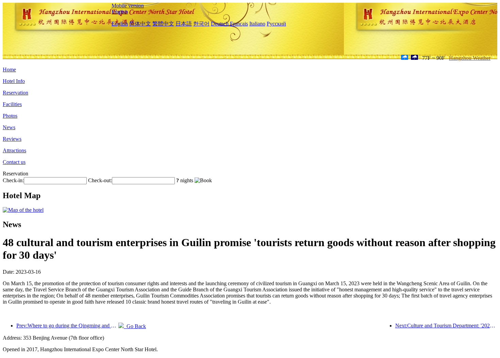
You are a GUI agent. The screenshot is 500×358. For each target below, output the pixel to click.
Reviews (12, 139)
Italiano (257, 24)
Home (9, 69)
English (120, 12)
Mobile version (128, 5)
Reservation (15, 93)
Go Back (135, 326)
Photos (10, 116)
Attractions (14, 150)
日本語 (184, 24)
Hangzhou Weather (469, 58)
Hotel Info (14, 81)
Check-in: (13, 180)
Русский (276, 24)
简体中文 (140, 24)
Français (239, 24)
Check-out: (100, 180)
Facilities (12, 104)
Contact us (14, 162)
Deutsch (220, 24)
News (9, 127)
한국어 (201, 24)
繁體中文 (163, 24)
